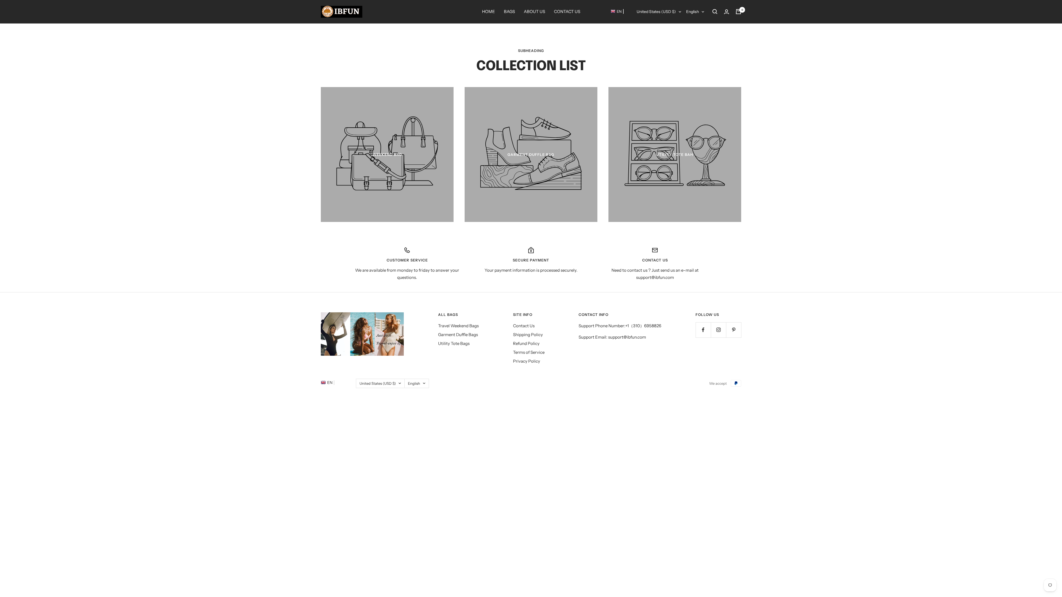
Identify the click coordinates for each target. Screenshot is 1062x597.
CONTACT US (567, 11)
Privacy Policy (526, 361)
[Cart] (738, 11)
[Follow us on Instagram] (718, 329)
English (692, 11)
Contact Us (524, 325)
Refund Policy (526, 343)
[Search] (714, 11)
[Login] (726, 11)
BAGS (509, 11)
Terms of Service (529, 352)
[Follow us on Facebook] (703, 329)
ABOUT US (534, 11)
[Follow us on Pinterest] (733, 329)
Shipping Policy (528, 334)
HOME (488, 11)
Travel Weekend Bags (458, 325)
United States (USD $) (656, 11)
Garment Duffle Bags (458, 334)
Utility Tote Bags (454, 343)
